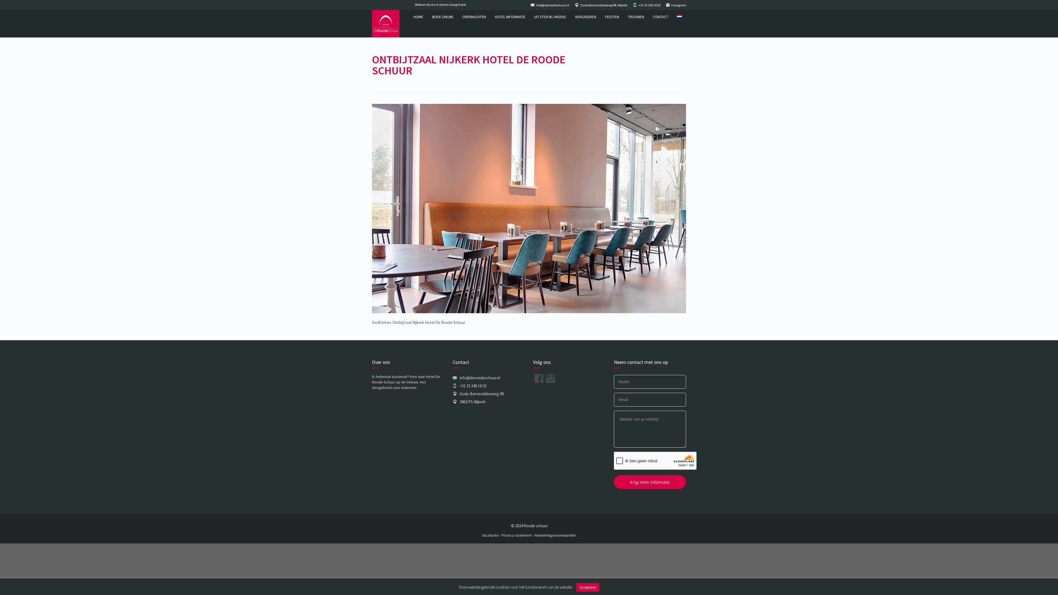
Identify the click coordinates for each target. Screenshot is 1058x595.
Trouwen (636, 16)
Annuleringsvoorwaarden (555, 535)
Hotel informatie (510, 16)
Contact (660, 16)
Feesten (612, 16)
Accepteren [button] (588, 587)
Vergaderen (585, 16)
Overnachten (474, 16)
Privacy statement (516, 535)
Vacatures (490, 535)
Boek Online (443, 16)
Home (418, 16)
